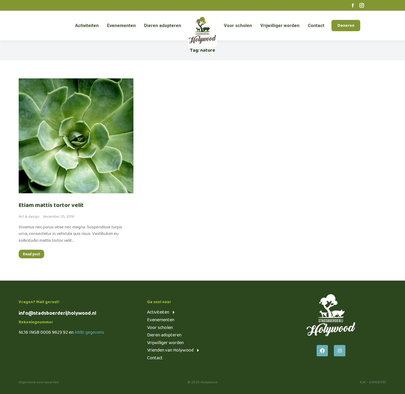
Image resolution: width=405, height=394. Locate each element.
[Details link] (76, 135)
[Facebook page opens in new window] (353, 5)
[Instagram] (339, 350)
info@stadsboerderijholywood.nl (57, 313)
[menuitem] (87, 25)
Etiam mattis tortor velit (51, 205)
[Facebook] (322, 350)
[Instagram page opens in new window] (362, 5)
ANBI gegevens (89, 332)
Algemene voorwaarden (39, 382)
